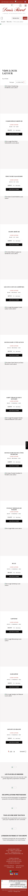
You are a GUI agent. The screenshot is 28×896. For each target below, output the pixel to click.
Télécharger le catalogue (8, 1)
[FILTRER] (27, 448)
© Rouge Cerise (17, 891)
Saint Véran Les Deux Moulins (14, 398)
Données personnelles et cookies (14, 861)
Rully (14, 563)
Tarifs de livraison (20, 865)
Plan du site (18, 867)
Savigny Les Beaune (14, 729)
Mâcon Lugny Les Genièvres (14, 287)
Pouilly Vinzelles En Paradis (14, 509)
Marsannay (14, 674)
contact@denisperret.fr (15, 853)
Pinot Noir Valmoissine (14, 176)
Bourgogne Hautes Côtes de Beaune (14, 453)
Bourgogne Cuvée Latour (14, 342)
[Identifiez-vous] (20, 5)
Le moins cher (20, 82)
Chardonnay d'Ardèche (14, 121)
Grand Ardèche (14, 232)
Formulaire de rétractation (14, 863)
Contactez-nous (10, 867)
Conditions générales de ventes (14, 860)
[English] (25, 1)
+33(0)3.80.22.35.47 (15, 852)
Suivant (23, 751)
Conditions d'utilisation (14, 858)
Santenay (14, 619)
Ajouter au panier (14, 134)
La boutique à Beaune (9, 865)
